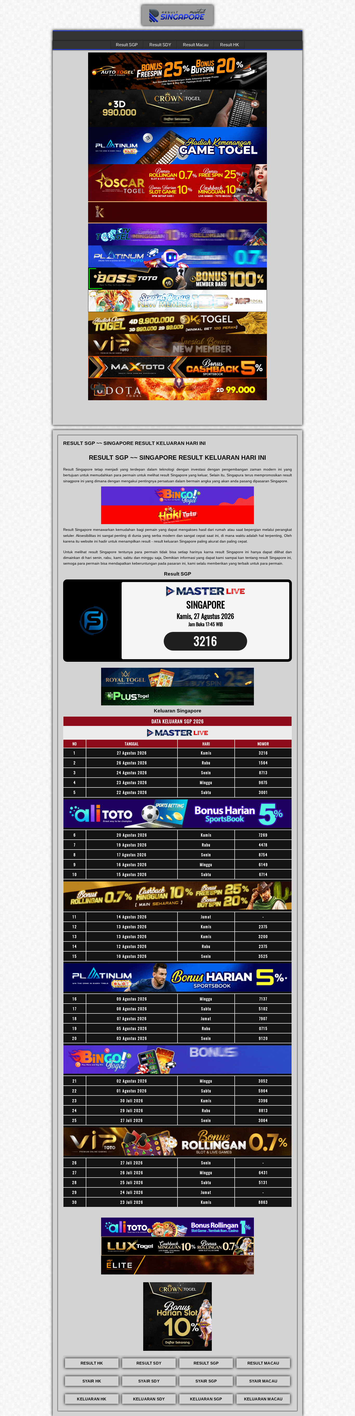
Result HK (229, 45)
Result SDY (160, 45)
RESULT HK (92, 1363)
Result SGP (127, 45)
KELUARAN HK (91, 1399)
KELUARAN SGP (206, 1399)
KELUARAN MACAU (263, 1399)
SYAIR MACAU (263, 1381)
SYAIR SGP (206, 1381)
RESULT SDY (148, 1363)
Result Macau (195, 45)
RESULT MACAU (263, 1363)
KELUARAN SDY (149, 1399)
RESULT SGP (206, 1363)
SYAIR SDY (149, 1381)
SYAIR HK (91, 1381)
